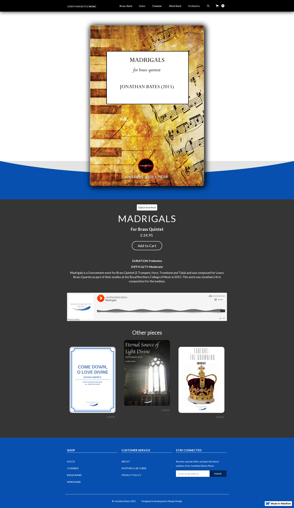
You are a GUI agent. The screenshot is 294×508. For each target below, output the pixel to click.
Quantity (147, 238)
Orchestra (194, 5)
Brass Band (125, 5)
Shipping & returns (133, 468)
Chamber (157, 5)
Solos (142, 5)
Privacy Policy (131, 475)
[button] (220, 6)
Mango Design (175, 501)
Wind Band (175, 5)
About (125, 461)
